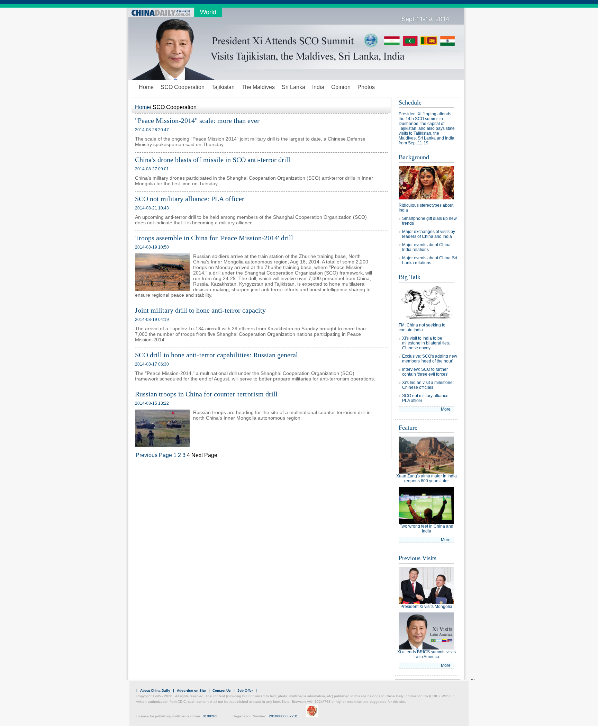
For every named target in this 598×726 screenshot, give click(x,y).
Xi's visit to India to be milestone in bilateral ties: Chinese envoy (426, 343)
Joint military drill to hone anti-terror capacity (200, 310)
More (446, 409)
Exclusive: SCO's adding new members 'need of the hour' (429, 359)
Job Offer (245, 690)
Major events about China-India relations (427, 247)
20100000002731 (283, 716)
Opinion (341, 87)
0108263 (210, 716)
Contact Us (221, 690)
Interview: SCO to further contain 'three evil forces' (425, 372)
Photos (366, 87)
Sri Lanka (293, 87)
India (318, 87)
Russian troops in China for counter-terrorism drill (206, 394)
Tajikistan (223, 87)
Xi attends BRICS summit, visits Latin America (426, 654)
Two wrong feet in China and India (426, 529)
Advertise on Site (191, 690)
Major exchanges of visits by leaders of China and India (428, 234)
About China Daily (155, 690)
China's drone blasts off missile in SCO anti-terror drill (212, 159)
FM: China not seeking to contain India (422, 327)
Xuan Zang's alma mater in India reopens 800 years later (426, 478)
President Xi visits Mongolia (426, 606)
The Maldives (258, 87)
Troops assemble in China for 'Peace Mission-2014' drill (214, 238)
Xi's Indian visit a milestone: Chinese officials (428, 385)
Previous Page (154, 455)
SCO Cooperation (183, 87)
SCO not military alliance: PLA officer (189, 199)
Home (146, 87)
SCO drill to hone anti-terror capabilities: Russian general (216, 355)
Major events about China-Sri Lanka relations (429, 260)
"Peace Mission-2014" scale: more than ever (197, 120)
